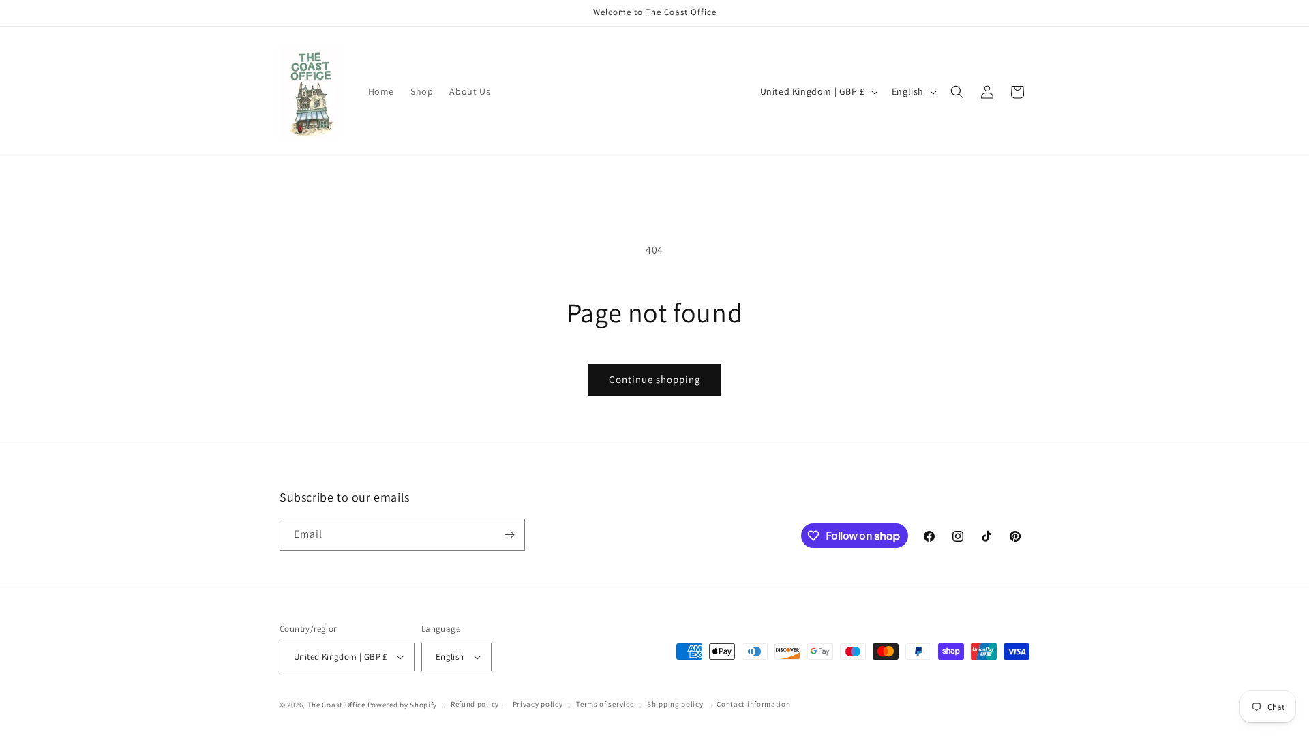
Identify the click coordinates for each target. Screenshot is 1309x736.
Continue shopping (655, 379)
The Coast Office (336, 704)
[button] (957, 92)
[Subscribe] (509, 535)
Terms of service (604, 704)
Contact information (753, 704)
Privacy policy (538, 704)
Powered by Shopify (402, 704)
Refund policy (475, 704)
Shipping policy (675, 704)
